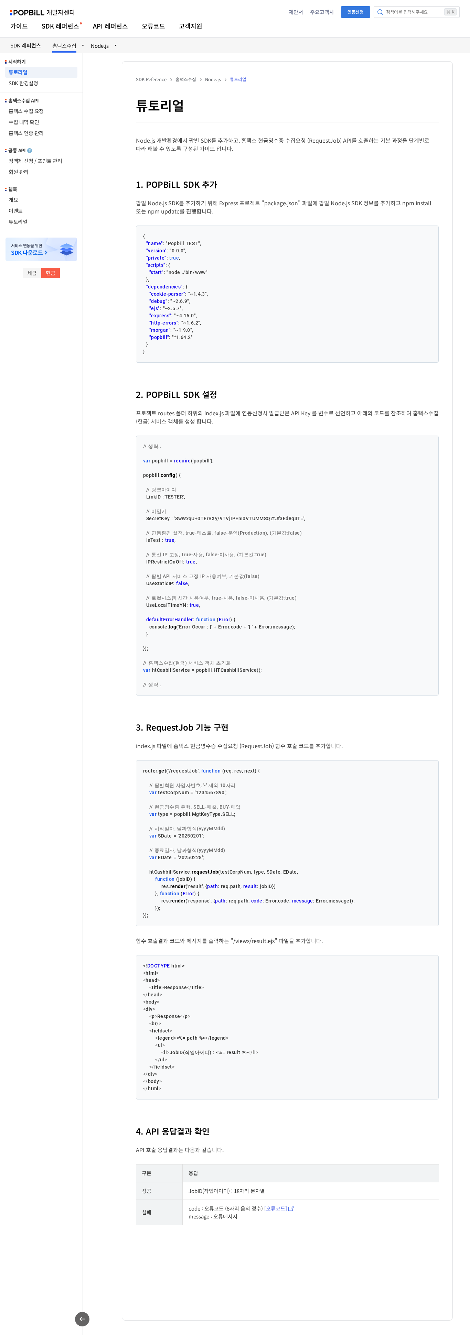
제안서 (296, 11)
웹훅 (12, 189)
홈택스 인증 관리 (26, 132)
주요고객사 (322, 11)
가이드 (19, 26)
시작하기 (16, 61)
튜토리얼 (18, 72)
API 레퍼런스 (110, 26)
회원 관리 (19, 171)
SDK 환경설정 (23, 83)
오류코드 (153, 26)
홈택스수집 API (23, 100)
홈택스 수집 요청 (26, 110)
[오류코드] (275, 1208)
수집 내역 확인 (24, 121)
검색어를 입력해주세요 (420, 12)
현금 (50, 272)
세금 (32, 272)
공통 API (16, 150)
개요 (13, 199)
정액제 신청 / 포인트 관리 (35, 160)
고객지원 (190, 26)
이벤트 (16, 210)
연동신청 (356, 12)
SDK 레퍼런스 (60, 26)
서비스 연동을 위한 (27, 249)
